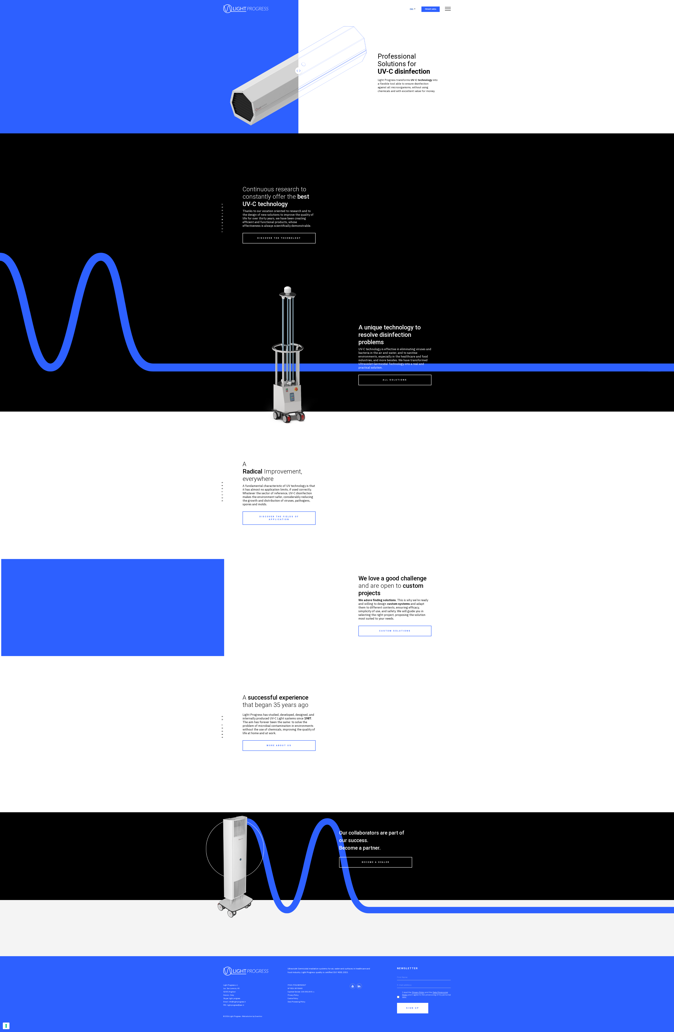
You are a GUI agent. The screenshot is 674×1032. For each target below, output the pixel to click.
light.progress (234, 998)
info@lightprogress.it (237, 1002)
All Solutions (395, 380)
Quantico (258, 1016)
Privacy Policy (293, 995)
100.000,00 (305, 992)
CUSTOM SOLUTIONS (395, 631)
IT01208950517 (299, 985)
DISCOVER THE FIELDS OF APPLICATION (279, 518)
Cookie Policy (293, 998)
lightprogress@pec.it (235, 1005)
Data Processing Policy (296, 1002)
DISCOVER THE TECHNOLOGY (279, 238)
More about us (279, 745)
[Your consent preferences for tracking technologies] (6, 1026)
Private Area (430, 9)
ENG (411, 9)
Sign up (412, 1008)
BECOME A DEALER (375, 862)
